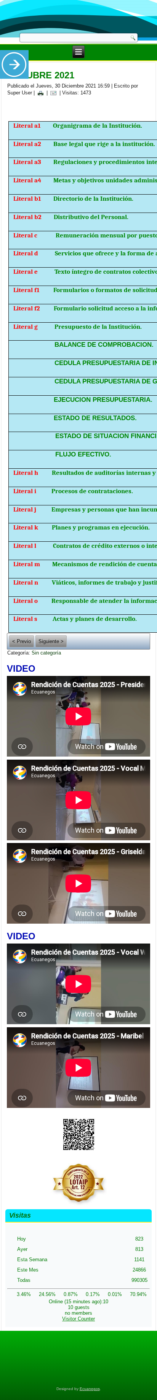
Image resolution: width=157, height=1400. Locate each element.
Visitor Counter (78, 1319)
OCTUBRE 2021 (40, 75)
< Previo (21, 641)
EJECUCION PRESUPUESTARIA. (103, 399)
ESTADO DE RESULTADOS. (95, 418)
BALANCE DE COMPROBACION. (104, 344)
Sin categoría (46, 653)
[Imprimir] (40, 93)
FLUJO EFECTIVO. (83, 454)
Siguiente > (51, 641)
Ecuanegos (90, 1389)
